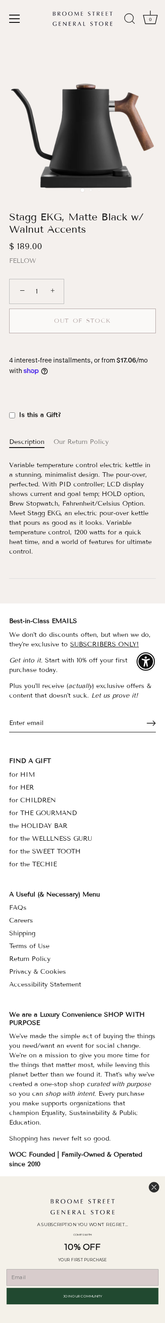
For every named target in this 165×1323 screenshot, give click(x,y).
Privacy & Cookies (37, 972)
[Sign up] (151, 723)
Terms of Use (29, 946)
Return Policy (29, 959)
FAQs (18, 908)
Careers (21, 920)
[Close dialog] (154, 1187)
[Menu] (15, 19)
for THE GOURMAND (43, 813)
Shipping (22, 933)
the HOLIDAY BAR (38, 826)
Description (26, 442)
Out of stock (82, 321)
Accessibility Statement (45, 984)
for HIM (22, 775)
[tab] (31, 442)
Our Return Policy (81, 442)
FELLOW (22, 261)
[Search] (130, 20)
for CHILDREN (32, 800)
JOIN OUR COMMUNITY (82, 1296)
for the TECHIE (33, 864)
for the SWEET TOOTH (45, 851)
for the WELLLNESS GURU (50, 839)
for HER (21, 787)
